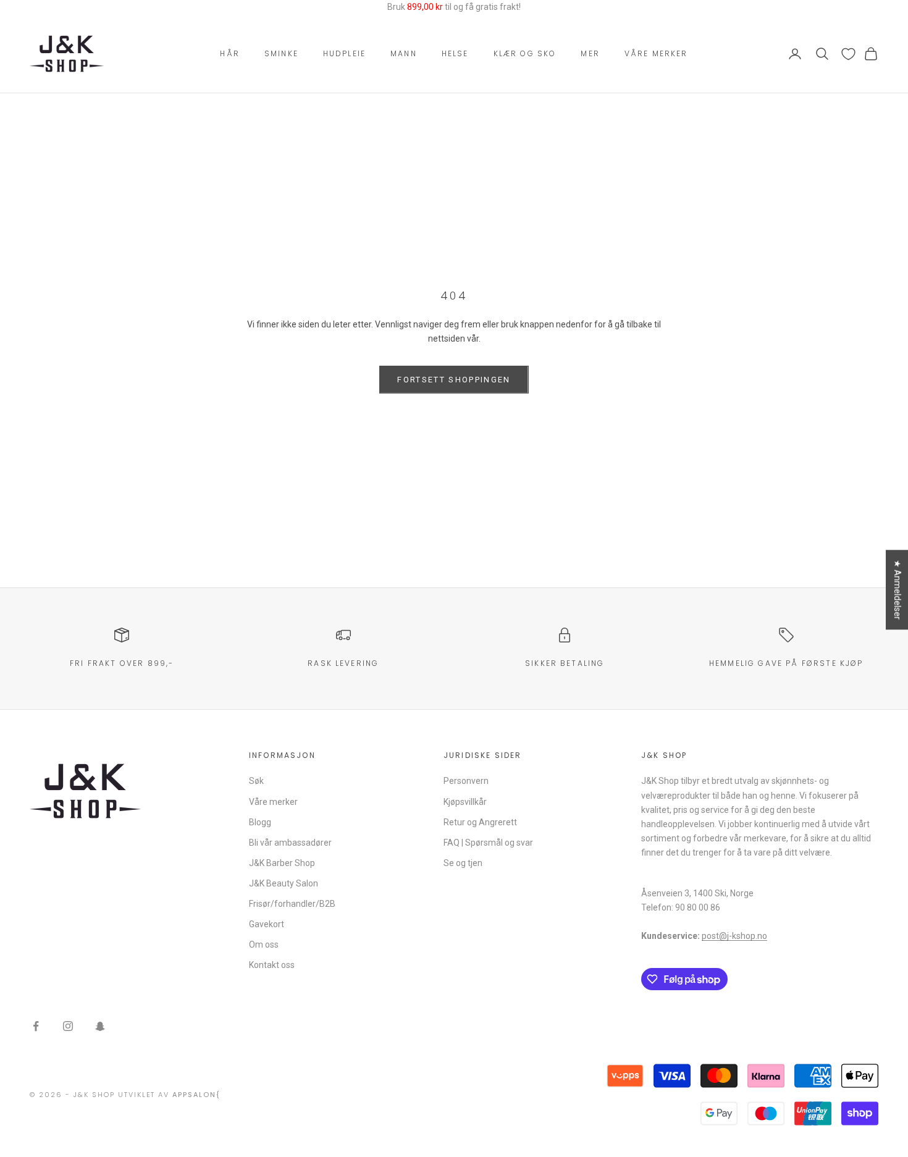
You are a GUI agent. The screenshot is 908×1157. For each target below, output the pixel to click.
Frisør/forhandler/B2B (292, 904)
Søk (256, 781)
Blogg (260, 822)
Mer (590, 53)
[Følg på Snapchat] (100, 1026)
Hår (229, 53)
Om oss (264, 944)
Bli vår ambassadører (290, 843)
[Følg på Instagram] (68, 1026)
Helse (455, 53)
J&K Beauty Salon (283, 883)
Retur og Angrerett (480, 822)
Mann (403, 53)
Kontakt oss (272, 965)
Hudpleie (344, 53)
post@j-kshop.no (734, 936)
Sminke (281, 53)
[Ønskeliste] (848, 54)
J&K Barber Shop (282, 863)
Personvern (466, 781)
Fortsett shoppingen (453, 379)
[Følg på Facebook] (36, 1026)
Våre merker (656, 53)
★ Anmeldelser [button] (897, 590)
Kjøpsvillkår (465, 802)
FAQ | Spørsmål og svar (488, 843)
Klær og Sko (525, 53)
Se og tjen (462, 863)
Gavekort (266, 924)
